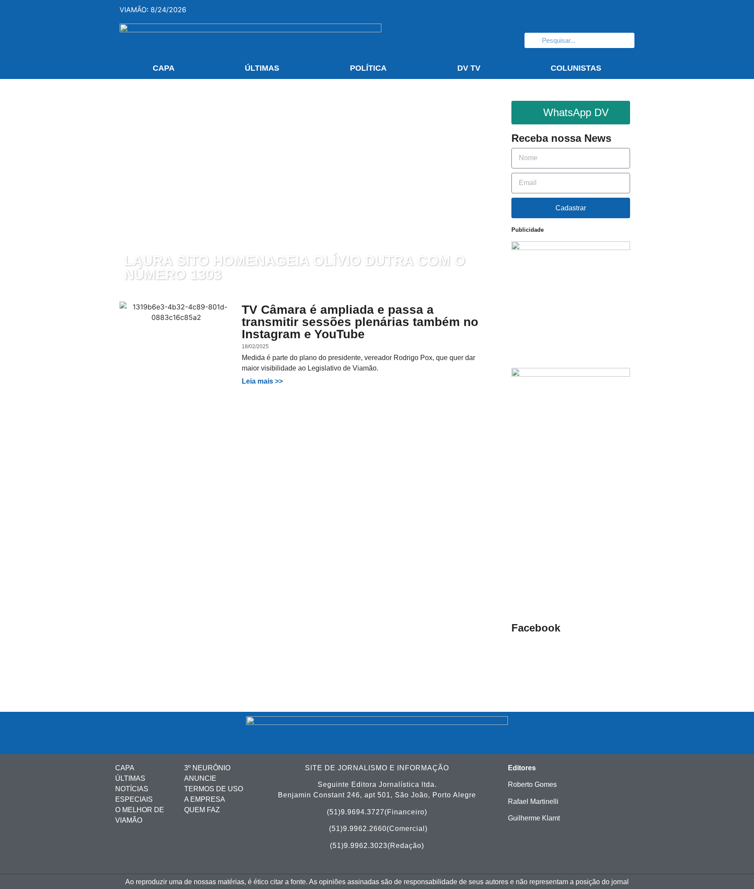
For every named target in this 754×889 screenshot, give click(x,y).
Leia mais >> (262, 381)
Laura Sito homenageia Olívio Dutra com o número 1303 (294, 268)
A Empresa (204, 799)
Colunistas (576, 68)
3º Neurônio (207, 768)
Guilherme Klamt (534, 818)
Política (368, 68)
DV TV (468, 68)
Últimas (262, 68)
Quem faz (202, 809)
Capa (164, 68)
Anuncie (200, 778)
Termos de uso (213, 789)
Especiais (134, 799)
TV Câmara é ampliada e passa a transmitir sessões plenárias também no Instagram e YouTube (360, 322)
